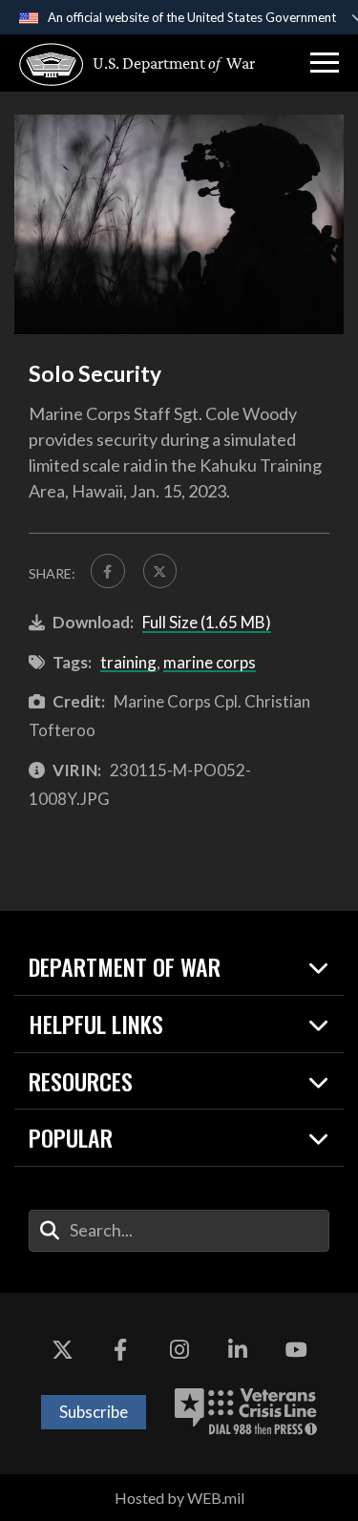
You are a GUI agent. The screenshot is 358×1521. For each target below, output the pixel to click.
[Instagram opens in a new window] (179, 1350)
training (128, 662)
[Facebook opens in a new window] (120, 1350)
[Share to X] (160, 571)
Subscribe (93, 1412)
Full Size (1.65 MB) (206, 622)
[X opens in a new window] (62, 1350)
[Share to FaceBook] (108, 571)
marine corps (209, 662)
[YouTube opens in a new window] (296, 1350)
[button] (324, 63)
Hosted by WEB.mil (179, 1498)
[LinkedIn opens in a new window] (238, 1350)
